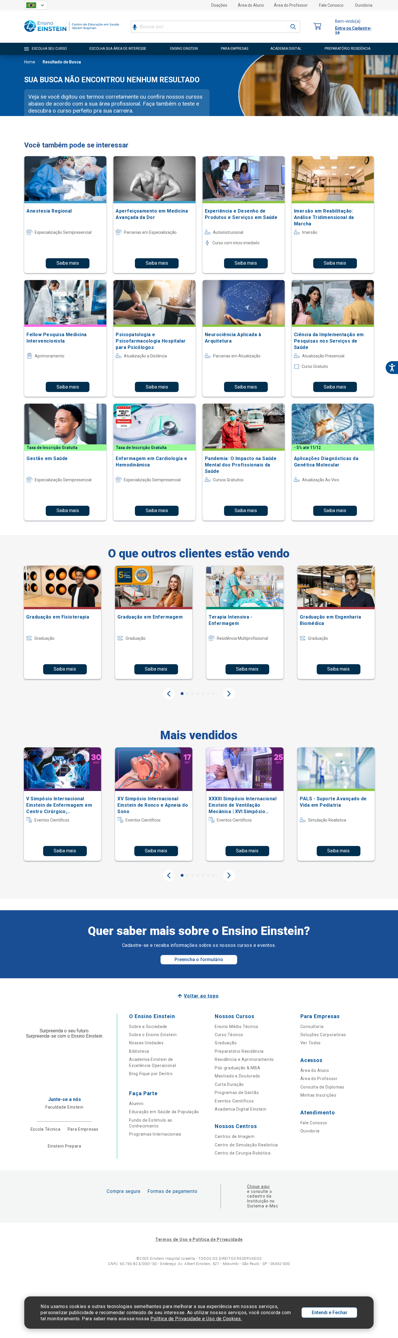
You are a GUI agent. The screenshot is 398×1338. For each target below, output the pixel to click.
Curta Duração (229, 1084)
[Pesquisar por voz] (134, 27)
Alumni (136, 1103)
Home (29, 62)
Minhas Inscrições (318, 1095)
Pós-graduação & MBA (237, 1068)
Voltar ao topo (201, 996)
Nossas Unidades (146, 1043)
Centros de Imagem (235, 1136)
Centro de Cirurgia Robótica (243, 1153)
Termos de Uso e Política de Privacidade (199, 1239)
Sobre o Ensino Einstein (153, 1034)
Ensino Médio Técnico (236, 1026)
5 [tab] (203, 693)
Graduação (226, 1043)
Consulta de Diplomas (322, 1087)
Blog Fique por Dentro (151, 1073)
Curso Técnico (229, 1034)
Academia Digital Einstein (241, 1109)
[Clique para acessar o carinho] (317, 27)
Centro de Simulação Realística (246, 1145)
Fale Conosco (331, 5)
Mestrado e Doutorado (237, 1076)
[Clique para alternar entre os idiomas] (35, 5)
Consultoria (312, 1026)
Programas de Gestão (237, 1092)
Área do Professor (291, 5)
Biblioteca (139, 1051)
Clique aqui (258, 1186)
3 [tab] (192, 693)
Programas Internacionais (155, 1134)
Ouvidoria (363, 5)
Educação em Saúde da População (164, 1111)
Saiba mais (68, 263)
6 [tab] (208, 693)
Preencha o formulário (199, 959)
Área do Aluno (251, 5)
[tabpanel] (62, 622)
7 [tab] (213, 693)
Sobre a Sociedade (148, 1026)
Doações (219, 5)
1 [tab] (182, 693)
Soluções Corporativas (323, 1034)
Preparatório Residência (239, 1051)
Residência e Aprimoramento (244, 1059)
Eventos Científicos (234, 1101)
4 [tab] (197, 693)
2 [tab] (187, 693)
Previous (169, 693)
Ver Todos (310, 1043)
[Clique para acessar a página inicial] (71, 33)
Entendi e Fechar (329, 1312)
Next (229, 693)
